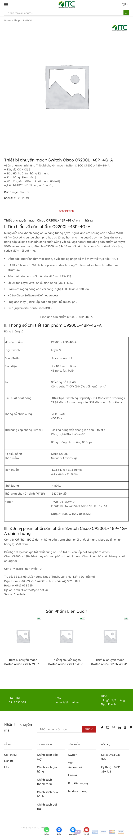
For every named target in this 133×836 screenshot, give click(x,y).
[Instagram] (107, 727)
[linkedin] (23, 198)
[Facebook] (15, 198)
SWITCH (27, 20)
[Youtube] (125, 727)
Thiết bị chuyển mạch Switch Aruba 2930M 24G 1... (23, 662)
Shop (17, 20)
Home (7, 20)
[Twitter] (101, 727)
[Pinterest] (19, 198)
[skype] (27, 198)
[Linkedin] (119, 727)
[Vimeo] (131, 727)
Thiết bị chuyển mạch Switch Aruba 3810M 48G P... (110, 662)
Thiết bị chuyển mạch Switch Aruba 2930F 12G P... (66, 662)
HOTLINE (15, 697)
